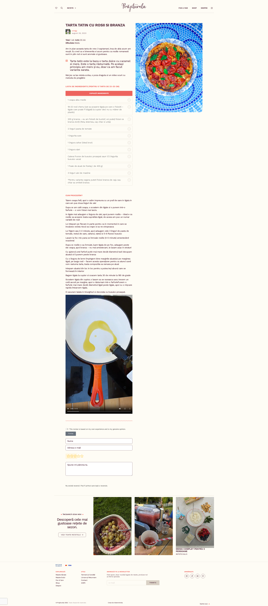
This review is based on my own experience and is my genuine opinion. (97, 429)
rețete (70, 8)
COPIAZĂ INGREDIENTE (99, 93)
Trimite (70, 434)
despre (204, 8)
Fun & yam (183, 8)
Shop (194, 8)
